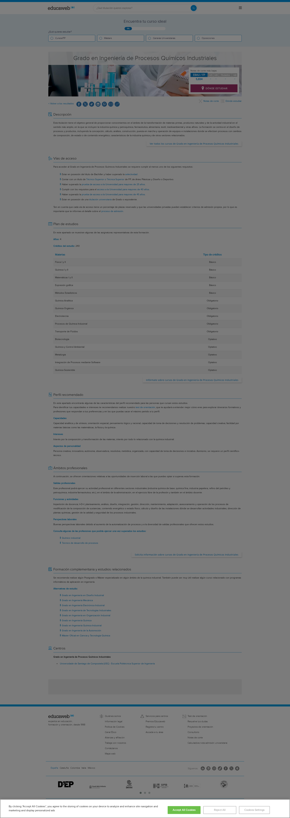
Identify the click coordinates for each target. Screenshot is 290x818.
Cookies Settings (254, 810)
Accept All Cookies (184, 810)
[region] (145, 808)
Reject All (220, 810)
